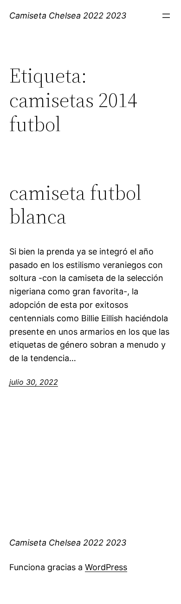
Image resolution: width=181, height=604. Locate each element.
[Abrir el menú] (166, 15)
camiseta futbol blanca (75, 204)
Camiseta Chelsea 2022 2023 (67, 15)
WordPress (106, 567)
